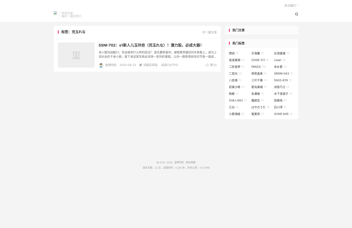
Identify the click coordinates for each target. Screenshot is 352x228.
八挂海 (235, 80)
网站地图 (191, 162)
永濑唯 (257, 93)
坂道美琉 (236, 60)
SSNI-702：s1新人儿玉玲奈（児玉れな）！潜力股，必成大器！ (151, 45)
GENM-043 (283, 73)
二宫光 (235, 73)
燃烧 (234, 53)
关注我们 (290, 5)
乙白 (234, 107)
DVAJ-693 (238, 100)
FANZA (258, 66)
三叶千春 (259, 80)
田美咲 (280, 100)
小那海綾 (236, 114)
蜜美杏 (257, 114)
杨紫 (234, 93)
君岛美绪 (259, 87)
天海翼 (257, 53)
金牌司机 (55, 14)
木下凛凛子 (283, 93)
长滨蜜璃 (281, 53)
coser (279, 60)
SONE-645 (283, 114)
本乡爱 (280, 66)
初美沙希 (236, 87)
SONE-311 (260, 60)
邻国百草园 (148, 65)
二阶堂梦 (236, 66)
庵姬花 (257, 100)
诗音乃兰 (281, 87)
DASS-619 (283, 80)
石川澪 (280, 107)
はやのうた (260, 107)
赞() (211, 65)
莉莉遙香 (259, 73)
